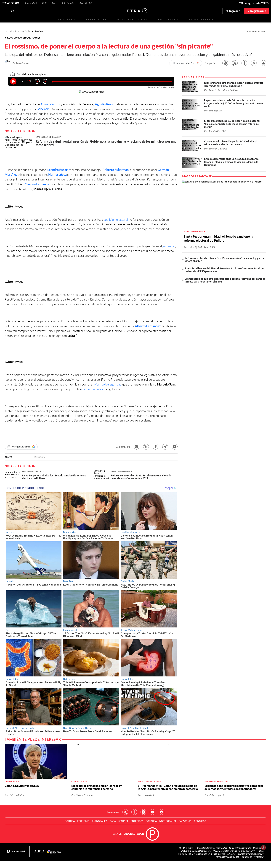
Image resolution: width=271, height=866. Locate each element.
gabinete (168, 246)
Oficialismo (39, 456)
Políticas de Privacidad (252, 856)
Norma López (57, 174)
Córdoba (151, 821)
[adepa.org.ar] (39, 851)
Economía (83, 821)
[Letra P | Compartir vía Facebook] (244, 63)
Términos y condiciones (227, 856)
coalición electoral (116, 219)
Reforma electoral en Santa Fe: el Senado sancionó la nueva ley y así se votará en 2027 (225, 259)
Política (39, 31)
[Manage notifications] (263, 847)
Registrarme (258, 11)
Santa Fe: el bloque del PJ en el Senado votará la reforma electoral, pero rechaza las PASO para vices (225, 270)
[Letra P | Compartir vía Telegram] (254, 63)
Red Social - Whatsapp (161, 812)
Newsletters (201, 19)
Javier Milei (31, 2)
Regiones (66, 19)
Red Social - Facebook (134, 812)
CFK (44, 2)
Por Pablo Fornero (21, 63)
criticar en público (93, 389)
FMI (54, 2)
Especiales (96, 19)
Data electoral (132, 19)
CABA (113, 821)
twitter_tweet (14, 206)
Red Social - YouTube (152, 812)
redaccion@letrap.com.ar (250, 853)
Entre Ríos (137, 821)
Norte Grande (167, 821)
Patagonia (185, 821)
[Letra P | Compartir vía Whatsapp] (225, 63)
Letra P (12, 31)
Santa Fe (123, 821)
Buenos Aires (99, 821)
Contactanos (113, 812)
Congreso (200, 821)
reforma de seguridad (107, 384)
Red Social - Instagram (143, 812)
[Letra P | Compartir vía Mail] (263, 63)
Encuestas (168, 19)
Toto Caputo (68, 2)
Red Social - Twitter (125, 812)
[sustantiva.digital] (54, 851)
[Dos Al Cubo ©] (16, 851)
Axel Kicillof (86, 2)
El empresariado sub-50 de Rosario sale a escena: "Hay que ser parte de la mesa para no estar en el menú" (225, 280)
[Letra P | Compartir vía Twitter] (234, 63)
